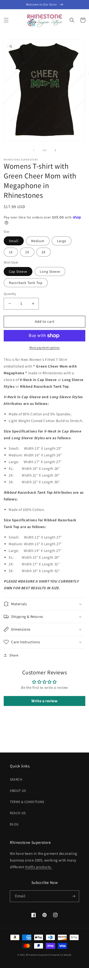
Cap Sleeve (18, 271)
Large (61, 241)
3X (43, 252)
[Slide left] (33, 150)
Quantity (10, 294)
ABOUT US (18, 790)
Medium (37, 241)
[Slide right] (55, 150)
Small (14, 241)
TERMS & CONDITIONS (27, 802)
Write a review (44, 700)
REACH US (18, 813)
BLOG (14, 824)
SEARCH (16, 779)
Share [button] (14, 655)
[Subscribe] (73, 896)
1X (11, 252)
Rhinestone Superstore (38, 954)
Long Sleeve (50, 271)
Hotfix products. (38, 866)
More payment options (44, 347)
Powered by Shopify (60, 954)
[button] (6, 20)
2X (27, 252)
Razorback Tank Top (26, 282)
